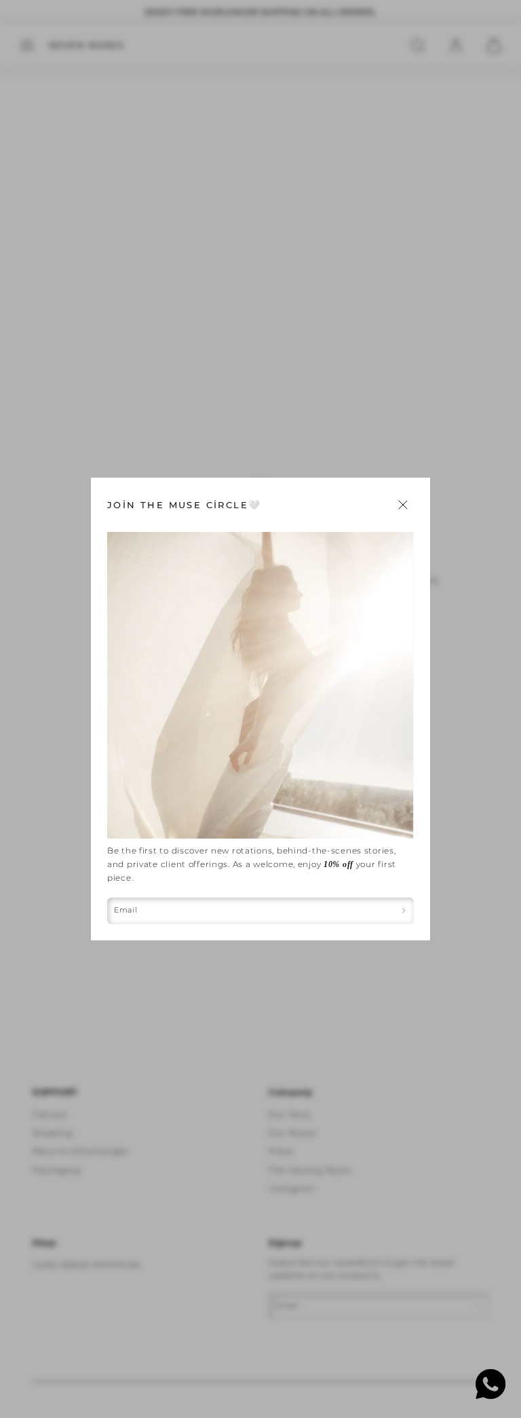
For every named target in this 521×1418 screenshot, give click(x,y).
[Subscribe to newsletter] (404, 911)
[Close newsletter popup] (403, 505)
